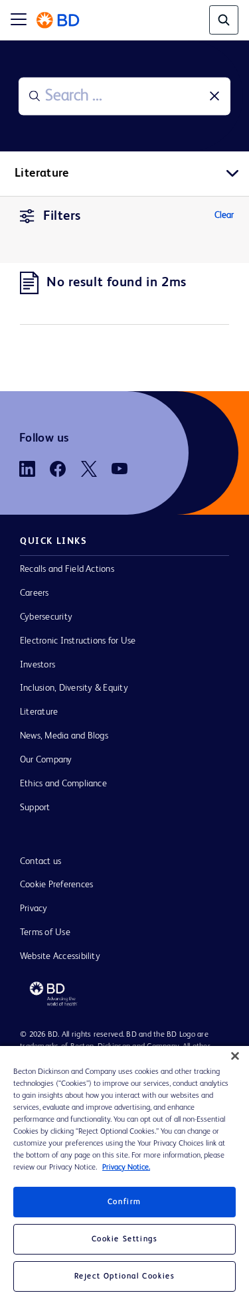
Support (35, 807)
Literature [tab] (42, 173)
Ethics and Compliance (63, 783)
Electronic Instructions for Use (77, 641)
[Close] (235, 1056)
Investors (37, 664)
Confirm (124, 1202)
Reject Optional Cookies (124, 1276)
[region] (124, 1175)
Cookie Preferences (56, 884)
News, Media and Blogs (64, 735)
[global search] (223, 20)
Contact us (40, 861)
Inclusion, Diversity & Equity (74, 688)
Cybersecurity (46, 617)
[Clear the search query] (214, 96)
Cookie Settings (125, 1239)
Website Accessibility (60, 956)
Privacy (34, 908)
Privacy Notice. (126, 1168)
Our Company (46, 759)
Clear (224, 215)
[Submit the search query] (34, 96)
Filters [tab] (62, 216)
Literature (39, 712)
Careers (34, 593)
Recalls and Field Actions (67, 569)
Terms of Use (45, 932)
